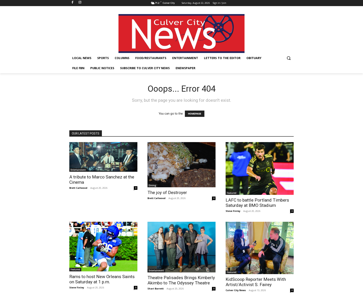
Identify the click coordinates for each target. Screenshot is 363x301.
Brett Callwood (78, 187)
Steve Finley (233, 211)
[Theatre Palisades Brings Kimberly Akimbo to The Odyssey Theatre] (181, 247)
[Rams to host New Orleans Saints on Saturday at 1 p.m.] (103, 246)
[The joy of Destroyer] (181, 164)
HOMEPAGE (194, 113)
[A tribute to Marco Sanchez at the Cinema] (103, 157)
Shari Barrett (155, 288)
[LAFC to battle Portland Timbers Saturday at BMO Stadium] (260, 168)
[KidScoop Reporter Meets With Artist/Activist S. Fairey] (260, 248)
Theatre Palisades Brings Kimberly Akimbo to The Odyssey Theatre (181, 280)
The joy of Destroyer (167, 192)
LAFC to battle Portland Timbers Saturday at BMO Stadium (257, 203)
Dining (152, 185)
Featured (231, 192)
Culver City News (236, 290)
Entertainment (78, 169)
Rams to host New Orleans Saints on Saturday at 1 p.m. (102, 279)
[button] (289, 58)
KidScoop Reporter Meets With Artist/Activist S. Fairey (256, 282)
